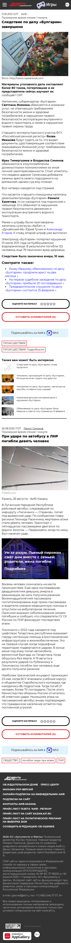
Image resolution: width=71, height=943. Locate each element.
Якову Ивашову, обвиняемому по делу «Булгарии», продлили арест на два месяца (34, 272)
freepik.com (9, 492)
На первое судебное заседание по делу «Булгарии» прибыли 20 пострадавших (35, 281)
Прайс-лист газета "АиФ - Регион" (27, 808)
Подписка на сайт (16, 799)
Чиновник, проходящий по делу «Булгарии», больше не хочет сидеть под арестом (41, 377)
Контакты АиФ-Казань (19, 804)
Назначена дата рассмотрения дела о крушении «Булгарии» (37, 399)
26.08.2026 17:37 (11, 428)
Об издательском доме (20, 784)
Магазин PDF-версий (18, 789)
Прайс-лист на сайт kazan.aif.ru (27, 813)
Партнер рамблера (32, 926)
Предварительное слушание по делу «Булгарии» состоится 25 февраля (33, 288)
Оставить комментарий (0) (36, 317)
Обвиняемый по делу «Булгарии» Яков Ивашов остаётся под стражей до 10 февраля (41, 410)
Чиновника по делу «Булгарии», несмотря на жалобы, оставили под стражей (41, 388)
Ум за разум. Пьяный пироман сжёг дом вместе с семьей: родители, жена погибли (32, 557)
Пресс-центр (50, 784)
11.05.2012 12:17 (10, 14)
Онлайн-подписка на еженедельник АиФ (34, 794)
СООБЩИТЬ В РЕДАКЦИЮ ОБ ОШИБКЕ (28, 826)
